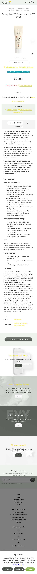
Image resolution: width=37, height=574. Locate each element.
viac (32, 97)
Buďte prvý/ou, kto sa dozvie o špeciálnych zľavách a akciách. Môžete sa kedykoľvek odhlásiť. (18, 474)
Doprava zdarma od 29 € (18, 356)
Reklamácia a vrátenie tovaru (18, 514)
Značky (18, 497)
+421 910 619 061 (12, 109)
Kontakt (18, 522)
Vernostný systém (18, 499)
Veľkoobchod (18, 502)
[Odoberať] (32, 480)
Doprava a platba (19, 101)
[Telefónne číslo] (18, 530)
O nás (19, 494)
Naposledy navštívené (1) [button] (17, 339)
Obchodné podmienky (18, 517)
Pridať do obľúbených (11, 67)
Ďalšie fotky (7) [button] (17, 62)
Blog (18, 504)
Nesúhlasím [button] (19, 569)
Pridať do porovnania (27, 67)
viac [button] (18, 365)
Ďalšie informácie (18, 565)
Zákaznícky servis (18, 509)
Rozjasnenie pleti (19, 325)
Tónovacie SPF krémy (22, 8)
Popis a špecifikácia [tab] (15, 123)
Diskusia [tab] (18, 126)
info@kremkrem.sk (26, 109)
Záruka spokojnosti (18, 445)
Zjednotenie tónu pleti (20, 323)
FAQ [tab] (26, 123)
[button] (33, 41)
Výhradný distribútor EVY (18, 415)
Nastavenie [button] (7, 569)
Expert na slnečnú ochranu (18, 385)
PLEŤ (14, 8)
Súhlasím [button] (30, 569)
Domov (9, 8)
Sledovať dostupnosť (26, 85)
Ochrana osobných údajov (18, 519)
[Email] (18, 542)
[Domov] (6, 2)
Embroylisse (17, 319)
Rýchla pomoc (19, 112)
